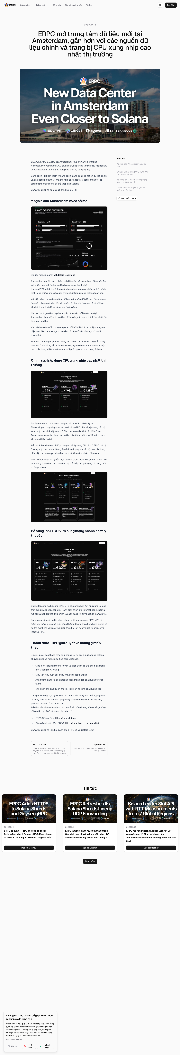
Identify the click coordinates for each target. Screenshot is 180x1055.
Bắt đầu (170, 5)
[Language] (160, 5)
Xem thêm (90, 861)
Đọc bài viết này (28, 848)
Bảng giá (57, 5)
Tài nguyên (41, 5)
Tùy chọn (15, 1046)
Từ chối (30, 1046)
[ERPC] (10, 5)
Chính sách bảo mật (14, 1039)
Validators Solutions (64, 275)
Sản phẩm (24, 5)
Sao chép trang (128, 198)
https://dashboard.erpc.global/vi (82, 723)
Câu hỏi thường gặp (73, 5)
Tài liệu (89, 5)
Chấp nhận (47, 1046)
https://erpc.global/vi (66, 718)
